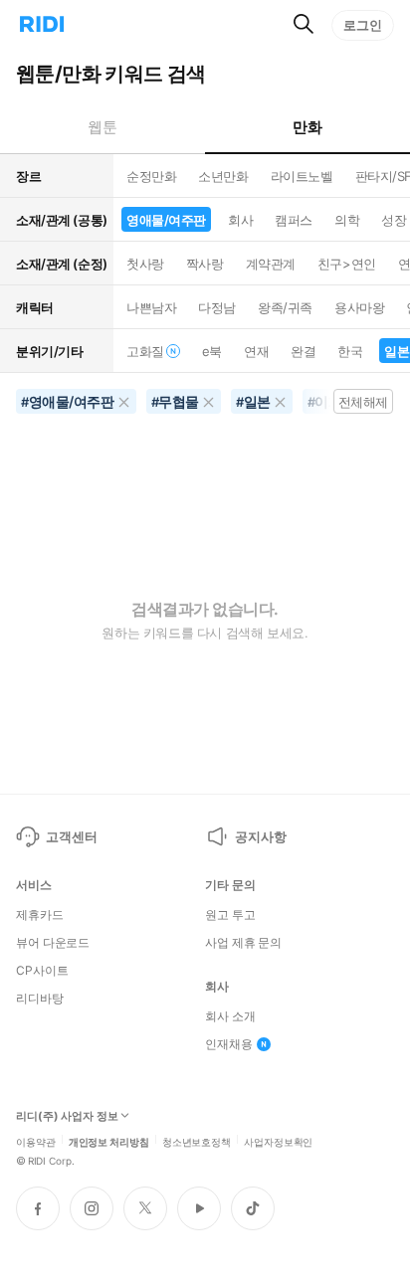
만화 (307, 126)
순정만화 (151, 176)
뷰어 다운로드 (53, 943)
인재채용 (229, 1044)
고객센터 (71, 836)
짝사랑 (205, 264)
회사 (240, 220)
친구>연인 (346, 264)
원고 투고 (230, 915)
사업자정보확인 (278, 1141)
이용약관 (36, 1141)
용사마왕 (359, 307)
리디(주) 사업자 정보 (67, 1116)
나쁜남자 (151, 307)
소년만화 (223, 176)
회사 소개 (230, 1016)
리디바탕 (40, 999)
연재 (256, 351)
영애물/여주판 (166, 220)
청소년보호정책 (196, 1141)
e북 (212, 351)
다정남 (217, 307)
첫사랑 (145, 264)
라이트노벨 (302, 176)
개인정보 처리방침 (109, 1141)
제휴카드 (40, 915)
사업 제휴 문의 (243, 943)
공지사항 (260, 836)
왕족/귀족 (285, 307)
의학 (346, 220)
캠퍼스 (293, 220)
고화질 (145, 351)
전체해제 (363, 402)
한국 (349, 351)
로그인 (362, 25)
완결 (303, 351)
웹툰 (102, 126)
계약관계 (271, 264)
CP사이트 (42, 971)
